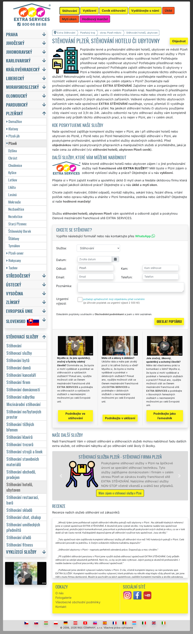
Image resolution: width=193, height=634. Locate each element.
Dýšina (12, 150)
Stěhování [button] (69, 11)
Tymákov (14, 245)
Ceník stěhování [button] (114, 10)
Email (60, 277)
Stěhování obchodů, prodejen (21, 474)
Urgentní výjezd (62, 301)
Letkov (12, 180)
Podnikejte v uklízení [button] (120, 418)
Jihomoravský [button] (19, 52)
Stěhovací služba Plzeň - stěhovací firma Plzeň (120, 457)
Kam (124, 268)
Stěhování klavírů (19, 437)
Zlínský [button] (13, 302)
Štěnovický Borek (19, 231)
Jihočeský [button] (15, 43)
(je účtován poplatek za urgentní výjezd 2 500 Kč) (111, 302)
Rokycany (14, 260)
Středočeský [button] (18, 275)
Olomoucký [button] (16, 96)
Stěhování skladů (19, 510)
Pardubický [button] (17, 104)
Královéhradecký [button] (23, 69)
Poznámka (63, 286)
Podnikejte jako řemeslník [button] (164, 416)
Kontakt (60, 607)
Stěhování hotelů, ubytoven (19, 487)
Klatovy (13, 128)
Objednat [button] (179, 41)
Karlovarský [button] (18, 60)
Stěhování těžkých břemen (20, 427)
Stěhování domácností (23, 389)
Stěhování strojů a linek (24, 451)
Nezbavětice (16, 209)
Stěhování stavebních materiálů (22, 461)
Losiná (12, 194)
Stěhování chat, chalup (23, 517)
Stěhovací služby (19, 353)
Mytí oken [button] (69, 19)
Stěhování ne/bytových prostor (23, 414)
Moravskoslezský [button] (22, 87)
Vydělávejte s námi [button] (145, 10)
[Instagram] (127, 595)
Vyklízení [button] (89, 10)
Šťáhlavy (13, 238)
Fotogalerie (63, 597)
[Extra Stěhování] (32, 12)
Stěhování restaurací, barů (22, 500)
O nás (59, 593)
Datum (61, 260)
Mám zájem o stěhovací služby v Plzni (120, 493)
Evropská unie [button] (19, 311)
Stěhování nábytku (20, 397)
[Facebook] (137, 595)
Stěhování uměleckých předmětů (23, 527)
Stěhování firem (18, 382)
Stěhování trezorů (19, 444)
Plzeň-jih (14, 136)
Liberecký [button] (15, 78)
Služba (61, 248)
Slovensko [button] (15, 321)
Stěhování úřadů (18, 537)
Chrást (12, 158)
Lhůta (12, 187)
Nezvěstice (15, 216)
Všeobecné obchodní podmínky (77, 602)
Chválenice (15, 165)
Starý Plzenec (17, 223)
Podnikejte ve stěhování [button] (75, 416)
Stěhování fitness (19, 544)
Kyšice (12, 172)
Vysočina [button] (14, 293)
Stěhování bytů (17, 360)
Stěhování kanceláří (21, 375)
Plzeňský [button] (14, 113)
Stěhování (13, 345)
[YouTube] (147, 595)
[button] (60, 475)
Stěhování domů (18, 367)
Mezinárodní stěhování (23, 404)
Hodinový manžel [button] (95, 19)
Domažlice (15, 121)
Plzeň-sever (16, 253)
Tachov (12, 267)
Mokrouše (14, 202)
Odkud (61, 268)
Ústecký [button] (13, 284)
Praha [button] (12, 34)
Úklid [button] (168, 10)
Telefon (126, 277)
